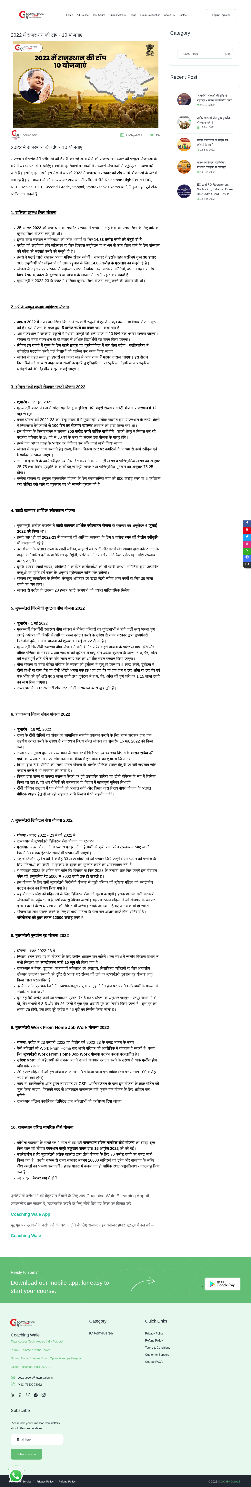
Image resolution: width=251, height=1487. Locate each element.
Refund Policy (154, 1340)
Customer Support (157, 1354)
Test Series (99, 15)
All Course (83, 15)
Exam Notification (150, 15)
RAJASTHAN (205, 53)
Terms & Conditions (157, 1347)
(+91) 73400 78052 (30, 1384)
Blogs (133, 15)
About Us (169, 15)
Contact (183, 15)
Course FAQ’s (154, 1361)
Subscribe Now (26, 1454)
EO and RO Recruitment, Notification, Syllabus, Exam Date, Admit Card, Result (215, 189)
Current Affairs (117, 15)
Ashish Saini (30, 134)
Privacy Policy (154, 1333)
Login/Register (221, 14)
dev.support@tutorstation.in (35, 1377)
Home (69, 15)
